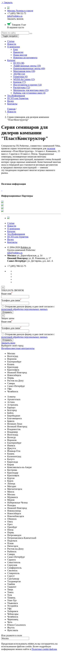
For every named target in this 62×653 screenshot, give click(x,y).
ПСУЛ (18, 63)
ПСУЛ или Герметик (17, 98)
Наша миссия (20, 55)
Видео (10, 101)
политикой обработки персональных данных (24, 309)
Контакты (12, 103)
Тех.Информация (16, 95)
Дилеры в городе (24, 10)
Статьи (10, 41)
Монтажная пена (24, 71)
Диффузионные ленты (27, 65)
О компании (13, 46)
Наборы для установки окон (29, 93)
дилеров (51, 148)
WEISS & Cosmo (24, 79)
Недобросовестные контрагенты (17, 348)
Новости (11, 44)
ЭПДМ (19, 74)
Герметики (20, 76)
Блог (15, 49)
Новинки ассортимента (25, 57)
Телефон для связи (11, 300)
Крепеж (19, 82)
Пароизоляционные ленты (29, 68)
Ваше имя (6, 293)
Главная (11, 109)
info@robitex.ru (14, 16)
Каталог (11, 60)
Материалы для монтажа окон (30, 90)
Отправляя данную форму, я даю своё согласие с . (27, 307)
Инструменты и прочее (27, 84)
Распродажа (21, 87)
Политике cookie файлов (44, 649)
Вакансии (18, 52)
